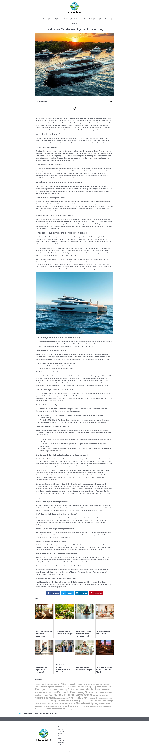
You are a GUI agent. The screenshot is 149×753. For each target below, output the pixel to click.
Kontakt (74, 23)
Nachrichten (83, 19)
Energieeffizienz (46, 689)
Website (61, 745)
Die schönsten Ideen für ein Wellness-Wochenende (44, 633)
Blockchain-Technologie (94, 684)
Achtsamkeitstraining (76, 684)
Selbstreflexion (85, 701)
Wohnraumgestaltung (55, 709)
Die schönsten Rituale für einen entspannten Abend (104, 670)
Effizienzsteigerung (87, 686)
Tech (101, 19)
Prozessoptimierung (42, 701)
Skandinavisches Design (101, 701)
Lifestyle (69, 19)
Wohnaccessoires (40, 709)
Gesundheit (61, 19)
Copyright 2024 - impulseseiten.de (74, 751)
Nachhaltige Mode (45, 697)
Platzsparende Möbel (106, 698)
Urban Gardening (96, 706)
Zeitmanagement (70, 709)
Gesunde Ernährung (70, 692)
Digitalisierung (72, 687)
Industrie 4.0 (45, 695)
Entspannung (62, 690)
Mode (76, 19)
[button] (111, 101)
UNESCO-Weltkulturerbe (84, 706)
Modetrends (85, 694)
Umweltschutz (69, 706)
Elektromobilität (104, 687)
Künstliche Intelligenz (63, 694)
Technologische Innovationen (52, 706)
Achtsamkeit (40, 684)
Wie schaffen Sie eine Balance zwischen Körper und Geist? (83, 633)
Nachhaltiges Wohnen (61, 698)
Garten (60, 729)
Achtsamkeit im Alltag (55, 684)
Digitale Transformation (57, 687)
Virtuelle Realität (106, 706)
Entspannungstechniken (84, 689)
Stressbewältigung (87, 703)
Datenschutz (107, 684)
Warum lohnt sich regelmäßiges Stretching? (42, 670)
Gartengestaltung (50, 692)
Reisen (96, 19)
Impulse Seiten (43, 19)
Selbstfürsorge (73, 700)
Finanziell (52, 19)
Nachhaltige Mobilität (100, 695)
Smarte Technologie (40, 703)
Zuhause (108, 19)
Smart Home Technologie (54, 703)
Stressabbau (68, 703)
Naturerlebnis (94, 698)
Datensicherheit (41, 687)
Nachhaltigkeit (78, 697)
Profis (91, 19)
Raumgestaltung (57, 701)
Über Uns (61, 740)
